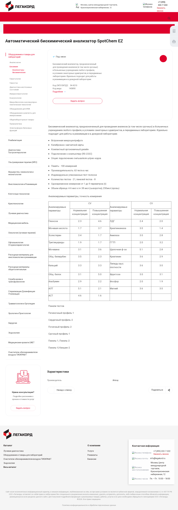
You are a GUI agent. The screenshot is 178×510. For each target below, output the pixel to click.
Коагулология (15, 98)
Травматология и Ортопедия (21, 303)
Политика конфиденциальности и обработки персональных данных (89, 505)
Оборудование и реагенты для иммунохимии (23, 114)
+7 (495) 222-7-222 (161, 451)
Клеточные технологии (18, 194)
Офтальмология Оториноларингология (18, 243)
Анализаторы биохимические (18, 71)
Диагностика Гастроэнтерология (17, 151)
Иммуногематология (19, 94)
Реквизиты (92, 455)
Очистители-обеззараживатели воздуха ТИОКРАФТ (23, 353)
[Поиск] (169, 18)
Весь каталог (9, 467)
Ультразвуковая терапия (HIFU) (22, 162)
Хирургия (12, 323)
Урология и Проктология (19, 313)
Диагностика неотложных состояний (21, 88)
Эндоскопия (14, 333)
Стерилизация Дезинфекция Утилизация (21, 292)
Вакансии (91, 459)
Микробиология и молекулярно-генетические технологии (23, 103)
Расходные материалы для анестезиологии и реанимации (22, 256)
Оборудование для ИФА (20, 109)
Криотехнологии (15, 203)
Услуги (90, 451)
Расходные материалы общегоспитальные (18, 268)
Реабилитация (15, 140)
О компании (93, 445)
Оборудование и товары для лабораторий (21, 55)
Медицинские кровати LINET (21, 342)
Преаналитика (16, 124)
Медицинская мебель (18, 223)
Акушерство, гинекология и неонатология (21, 173)
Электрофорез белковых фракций (21, 129)
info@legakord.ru (157, 458)
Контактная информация (145, 446)
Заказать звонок (161, 454)
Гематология (15, 79)
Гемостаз (14, 83)
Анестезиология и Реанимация (22, 184)
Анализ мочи (15, 62)
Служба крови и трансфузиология (16, 280)
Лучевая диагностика (18, 213)
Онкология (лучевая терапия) (22, 233)
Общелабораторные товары (22, 120)
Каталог (7, 445)
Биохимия (14, 67)
